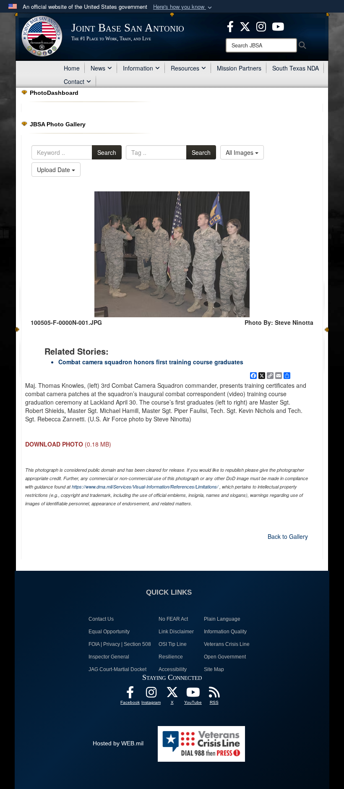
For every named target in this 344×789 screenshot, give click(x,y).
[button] (183, 7)
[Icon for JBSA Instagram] (151, 694)
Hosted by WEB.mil (118, 743)
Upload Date (54, 169)
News (98, 68)
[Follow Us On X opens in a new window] (172, 694)
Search (106, 152)
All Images (240, 152)
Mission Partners (239, 68)
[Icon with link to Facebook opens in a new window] (230, 25)
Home (72, 68)
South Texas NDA (295, 68)
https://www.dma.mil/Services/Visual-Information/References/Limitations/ (145, 486)
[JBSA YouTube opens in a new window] (278, 25)
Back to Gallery (288, 536)
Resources (185, 68)
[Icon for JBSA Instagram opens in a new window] (261, 25)
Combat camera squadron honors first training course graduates (150, 362)
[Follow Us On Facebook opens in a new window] (130, 694)
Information (138, 68)
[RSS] (213, 694)
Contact (74, 81)
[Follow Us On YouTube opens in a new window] (192, 694)
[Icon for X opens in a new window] (245, 25)
